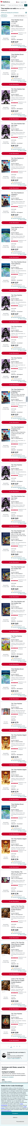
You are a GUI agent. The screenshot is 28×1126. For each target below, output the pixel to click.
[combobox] (16, 5)
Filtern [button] (4, 15)
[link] (26, 12)
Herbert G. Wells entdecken (13, 1058)
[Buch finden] (25, 5)
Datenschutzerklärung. (6, 1111)
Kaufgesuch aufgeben (8, 1077)
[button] (22, 46)
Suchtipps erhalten (7, 1081)
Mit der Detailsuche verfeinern (10, 12)
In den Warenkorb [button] (14, 49)
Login (22, 2)
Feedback (26, 399)
